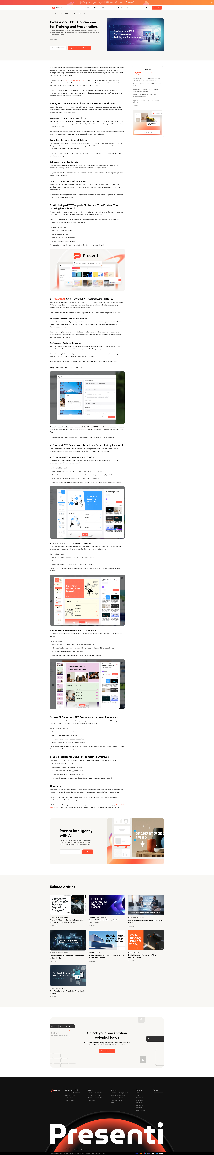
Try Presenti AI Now (147, 132)
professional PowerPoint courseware (75, 80)
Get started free (106, 1051)
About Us (139, 1102)
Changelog (139, 1100)
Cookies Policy (80, 1153)
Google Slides (123, 1093)
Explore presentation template (79, 48)
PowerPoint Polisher (70, 1095)
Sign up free (156, 8)
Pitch (120, 1100)
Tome (113, 1098)
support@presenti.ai (157, 1149)
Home (51, 13)
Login (148, 8)
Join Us (87, 852)
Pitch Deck (91, 1100)
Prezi (112, 1102)
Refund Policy (87, 1153)
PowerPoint (114, 1100)
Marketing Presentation (95, 1098)
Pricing (104, 8)
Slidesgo (122, 1095)
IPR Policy (103, 1153)
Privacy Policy (73, 1153)
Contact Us (139, 1105)
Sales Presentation (94, 1095)
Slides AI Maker (69, 1100)
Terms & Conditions (55, 1153)
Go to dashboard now (58, 48)
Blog (128, 8)
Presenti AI (59, 298)
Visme (121, 1098)
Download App (140, 1110)
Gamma (113, 1093)
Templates (111, 8)
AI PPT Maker (69, 1098)
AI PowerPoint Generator (72, 1093)
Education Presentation (95, 1093)
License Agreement (64, 1153)
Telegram (139, 1107)
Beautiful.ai (114, 1095)
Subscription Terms (95, 1153)
